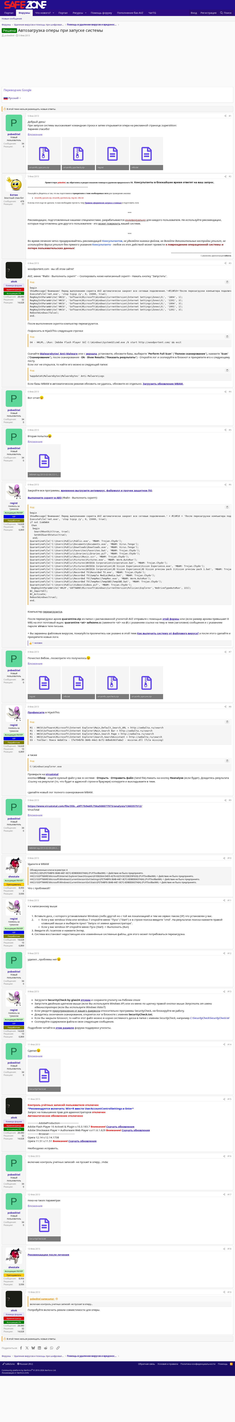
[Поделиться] (225, 116)
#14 (229, 1044)
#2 (230, 176)
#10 (229, 858)
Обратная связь (146, 1363)
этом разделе (65, 1027)
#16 (229, 1156)
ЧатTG (152, 12)
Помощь (223, 1363)
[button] (53, 13)
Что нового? (43, 12)
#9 (230, 800)
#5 (230, 430)
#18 (229, 1248)
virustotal (52, 774)
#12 (229, 953)
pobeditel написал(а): (42, 1298)
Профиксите (36, 712)
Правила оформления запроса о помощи (103, 203)
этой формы (171, 619)
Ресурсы (78, 12)
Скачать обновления (120, 1126)
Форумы (24, 12)
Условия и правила (168, 1363)
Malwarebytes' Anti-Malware (59, 353)
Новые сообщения (12, 18)
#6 (230, 484)
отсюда (85, 1000)
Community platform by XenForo (29, 1370)
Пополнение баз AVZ (130, 12)
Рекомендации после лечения (48, 1254)
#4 (230, 391)
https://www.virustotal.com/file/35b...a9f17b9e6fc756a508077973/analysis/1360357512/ (85, 806)
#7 (230, 651)
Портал (8, 12)
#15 (229, 1099)
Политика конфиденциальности (197, 1363)
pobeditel (9, 35)
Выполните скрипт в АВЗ (45, 497)
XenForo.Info (23, 1372)
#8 (230, 706)
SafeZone (10, 1363)
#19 (229, 1292)
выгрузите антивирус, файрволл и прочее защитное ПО (106, 490)
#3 (230, 263)
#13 (229, 991)
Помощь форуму (101, 12)
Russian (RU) (26, 1363)
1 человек (37, 643)
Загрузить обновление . (163, 383)
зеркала (91, 353)
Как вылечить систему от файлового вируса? (168, 633)
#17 (229, 1194)
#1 (230, 115)
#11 (229, 900)
